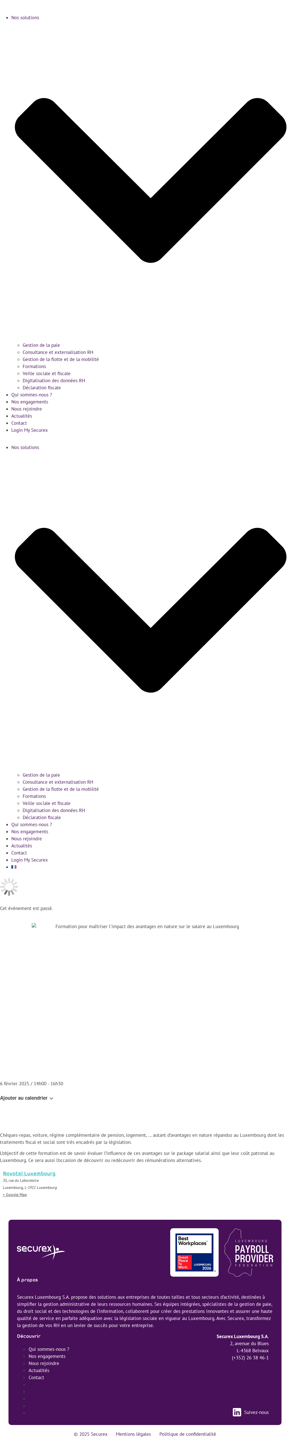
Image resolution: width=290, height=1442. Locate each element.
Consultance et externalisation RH (58, 352)
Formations (34, 366)
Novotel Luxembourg (29, 1173)
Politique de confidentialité (187, 1434)
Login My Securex (29, 430)
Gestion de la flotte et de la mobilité (61, 359)
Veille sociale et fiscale (47, 373)
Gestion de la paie (41, 345)
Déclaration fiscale (42, 387)
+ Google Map (15, 1194)
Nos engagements (29, 402)
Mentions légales (133, 1434)
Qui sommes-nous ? (31, 395)
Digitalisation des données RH (54, 380)
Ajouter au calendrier (24, 1097)
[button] (145, 439)
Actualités (21, 416)
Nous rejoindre (26, 409)
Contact (19, 423)
